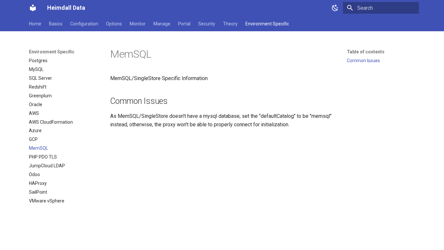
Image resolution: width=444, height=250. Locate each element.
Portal (184, 23)
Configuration (84, 23)
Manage (161, 23)
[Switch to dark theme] (335, 7)
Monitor (138, 23)
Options (114, 23)
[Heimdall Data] (32, 7)
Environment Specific (267, 23)
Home (35, 23)
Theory (230, 23)
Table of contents (366, 51)
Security (206, 23)
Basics (55, 23)
